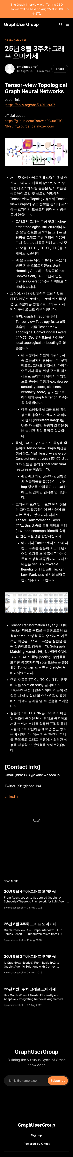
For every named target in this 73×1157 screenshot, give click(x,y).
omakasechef (27, 67)
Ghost (45, 1144)
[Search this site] (61, 24)
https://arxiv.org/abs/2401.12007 (30, 105)
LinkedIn (11, 797)
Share (60, 69)
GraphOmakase (15, 40)
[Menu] (67, 24)
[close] (68, 9)
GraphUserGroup (21, 24)
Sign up (36, 1135)
